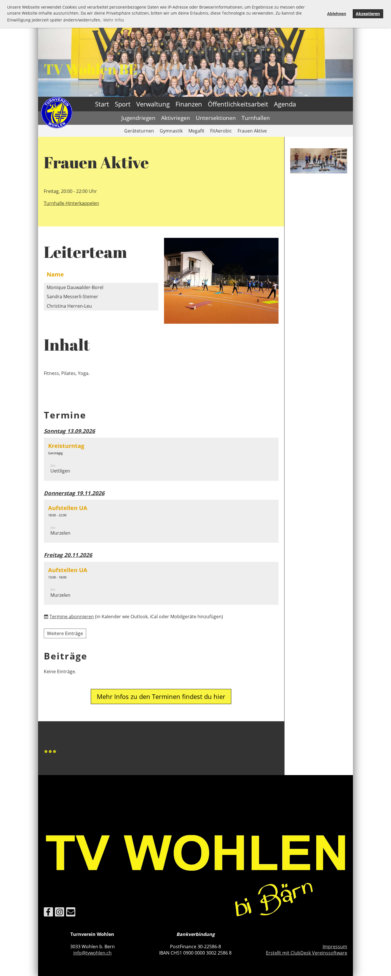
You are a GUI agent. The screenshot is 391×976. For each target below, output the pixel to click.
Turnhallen (256, 118)
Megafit (196, 131)
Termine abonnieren (72, 616)
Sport (123, 104)
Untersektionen (216, 118)
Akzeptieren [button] (368, 13)
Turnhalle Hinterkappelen (71, 203)
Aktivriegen (175, 118)
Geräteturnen (139, 131)
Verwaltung (153, 104)
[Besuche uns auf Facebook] (48, 913)
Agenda (285, 104)
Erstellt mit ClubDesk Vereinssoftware (306, 953)
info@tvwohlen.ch (92, 953)
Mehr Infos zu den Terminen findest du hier (161, 696)
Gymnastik (171, 131)
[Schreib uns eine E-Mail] (70, 913)
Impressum (335, 946)
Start (102, 104)
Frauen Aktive (252, 131)
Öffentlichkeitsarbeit (238, 104)
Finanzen (188, 104)
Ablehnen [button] (336, 13)
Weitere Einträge (65, 633)
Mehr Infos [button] (113, 20)
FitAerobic (221, 131)
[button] (161, 459)
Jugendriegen (138, 118)
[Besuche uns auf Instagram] (59, 913)
